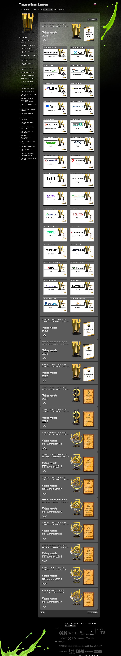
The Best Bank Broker (28, 85)
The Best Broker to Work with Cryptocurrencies (27, 100)
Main (21, 9)
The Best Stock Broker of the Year (28, 95)
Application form (59, 9)
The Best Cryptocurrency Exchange (26, 137)
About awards (28, 9)
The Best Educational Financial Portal (28, 154)
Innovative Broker (27, 81)
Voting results (48, 9)
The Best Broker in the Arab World (28, 59)
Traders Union (84, 655)
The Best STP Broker (27, 91)
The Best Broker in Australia (27, 64)
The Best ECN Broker (27, 88)
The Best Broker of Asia (28, 45)
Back (42, 612)
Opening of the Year (27, 72)
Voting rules (38, 9)
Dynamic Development (28, 78)
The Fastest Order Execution (27, 118)
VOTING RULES (92, 19)
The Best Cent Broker (28, 75)
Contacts (83, 623)
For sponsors (91, 623)
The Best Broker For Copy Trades (27, 127)
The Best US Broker (27, 48)
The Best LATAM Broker (28, 56)
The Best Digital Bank (27, 146)
